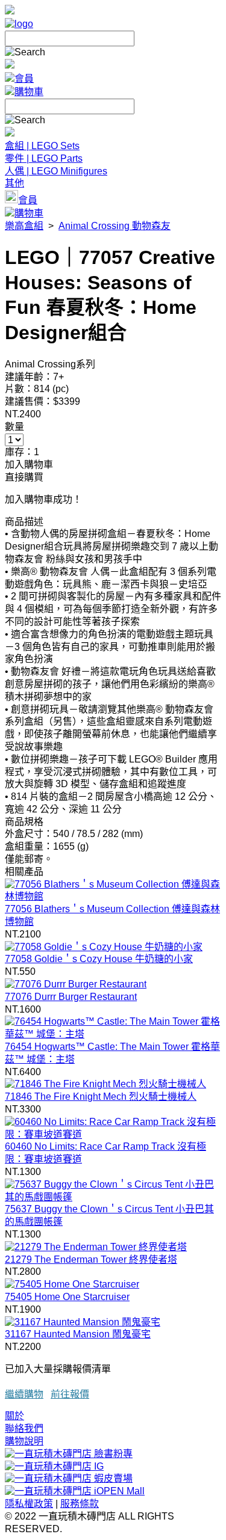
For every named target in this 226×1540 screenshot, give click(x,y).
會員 (24, 78)
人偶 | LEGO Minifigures (56, 171)
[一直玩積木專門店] (19, 24)
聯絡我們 (24, 1428)
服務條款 (79, 1504)
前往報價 (70, 1394)
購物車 (28, 92)
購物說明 (24, 1441)
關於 (14, 1416)
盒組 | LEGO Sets (42, 146)
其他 (14, 183)
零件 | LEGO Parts (44, 158)
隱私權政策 (29, 1504)
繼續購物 (24, 1394)
